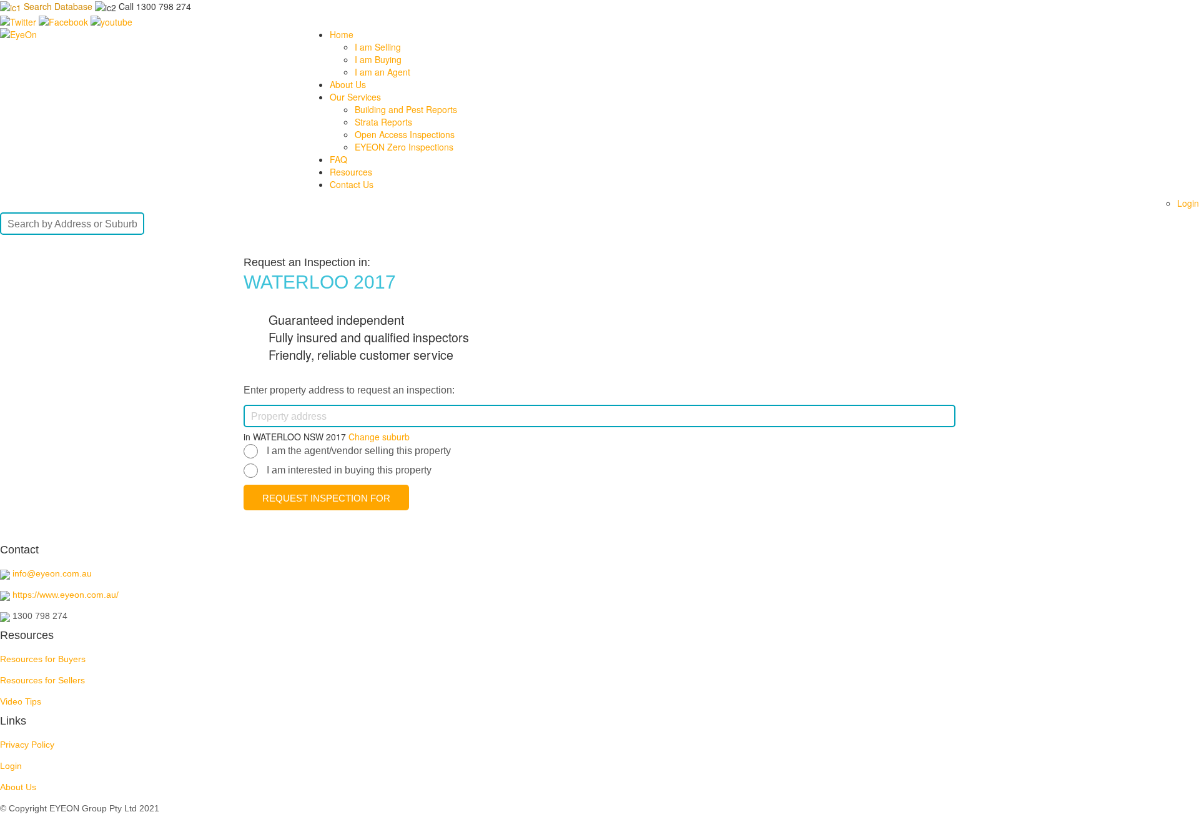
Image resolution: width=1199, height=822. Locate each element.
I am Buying (378, 59)
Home (341, 34)
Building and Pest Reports (406, 109)
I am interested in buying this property (349, 470)
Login (1188, 203)
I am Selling (378, 47)
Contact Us (351, 184)
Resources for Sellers (42, 680)
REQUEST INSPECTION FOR (326, 498)
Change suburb (379, 436)
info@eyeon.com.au (52, 573)
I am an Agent (382, 72)
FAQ (338, 159)
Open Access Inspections (405, 134)
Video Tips (20, 701)
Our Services (355, 97)
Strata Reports (383, 122)
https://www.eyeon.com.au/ (65, 595)
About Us (348, 84)
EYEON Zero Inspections (404, 147)
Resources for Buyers (43, 659)
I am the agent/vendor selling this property (359, 450)
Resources (351, 172)
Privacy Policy (27, 745)
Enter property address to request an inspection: (349, 390)
